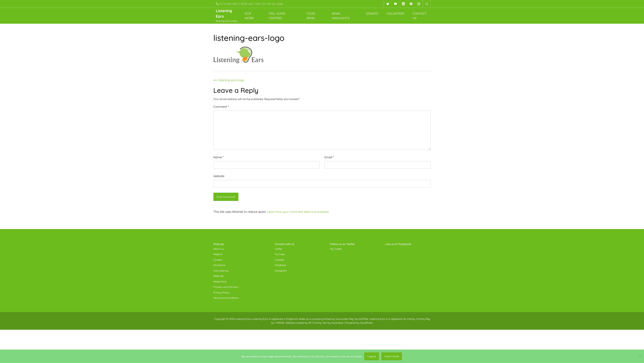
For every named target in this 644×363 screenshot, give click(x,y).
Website (218, 176)
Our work (249, 16)
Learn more (391, 356)
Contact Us (420, 16)
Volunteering (220, 270)
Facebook (280, 265)
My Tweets (336, 248)
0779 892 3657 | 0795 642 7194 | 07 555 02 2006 (251, 4)
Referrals (218, 276)
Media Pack (220, 281)
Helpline (217, 254)
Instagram (281, 270)
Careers (217, 259)
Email (329, 157)
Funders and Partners (225, 287)
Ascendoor (337, 322)
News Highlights (341, 16)
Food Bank (311, 16)
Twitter (278, 248)
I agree (371, 356)
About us (218, 248)
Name (218, 157)
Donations (219, 265)
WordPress (366, 322)
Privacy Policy (221, 292)
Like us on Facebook (398, 244)
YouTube (279, 254)
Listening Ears (243, 318)
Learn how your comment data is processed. (298, 212)
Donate (372, 13)
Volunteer (395, 13)
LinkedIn (279, 259)
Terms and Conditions (225, 297)
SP (309, 322)
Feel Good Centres (277, 16)
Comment (221, 107)
